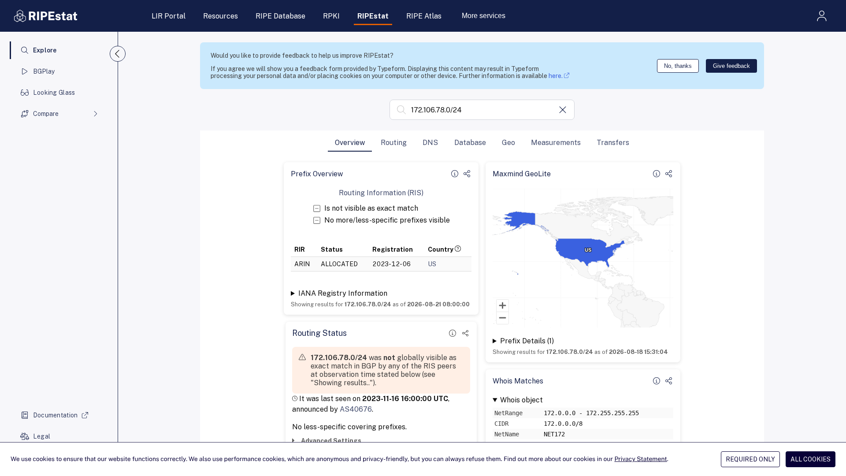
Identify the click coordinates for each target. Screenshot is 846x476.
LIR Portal (169, 16)
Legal (41, 436)
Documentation (55, 415)
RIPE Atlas (424, 16)
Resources (220, 16)
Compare (46, 113)
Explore (45, 50)
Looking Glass (54, 92)
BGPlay (44, 71)
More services (483, 15)
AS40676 (356, 409)
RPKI (331, 16)
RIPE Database (280, 16)
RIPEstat (373, 16)
